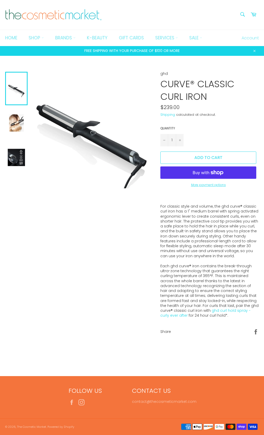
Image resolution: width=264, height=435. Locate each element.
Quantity (167, 128)
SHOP (35, 38)
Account (250, 38)
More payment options (208, 185)
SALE (194, 38)
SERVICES (165, 38)
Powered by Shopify (60, 427)
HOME (11, 38)
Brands (64, 38)
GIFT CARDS (131, 38)
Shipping (167, 114)
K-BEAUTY (97, 38)
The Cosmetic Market (31, 427)
